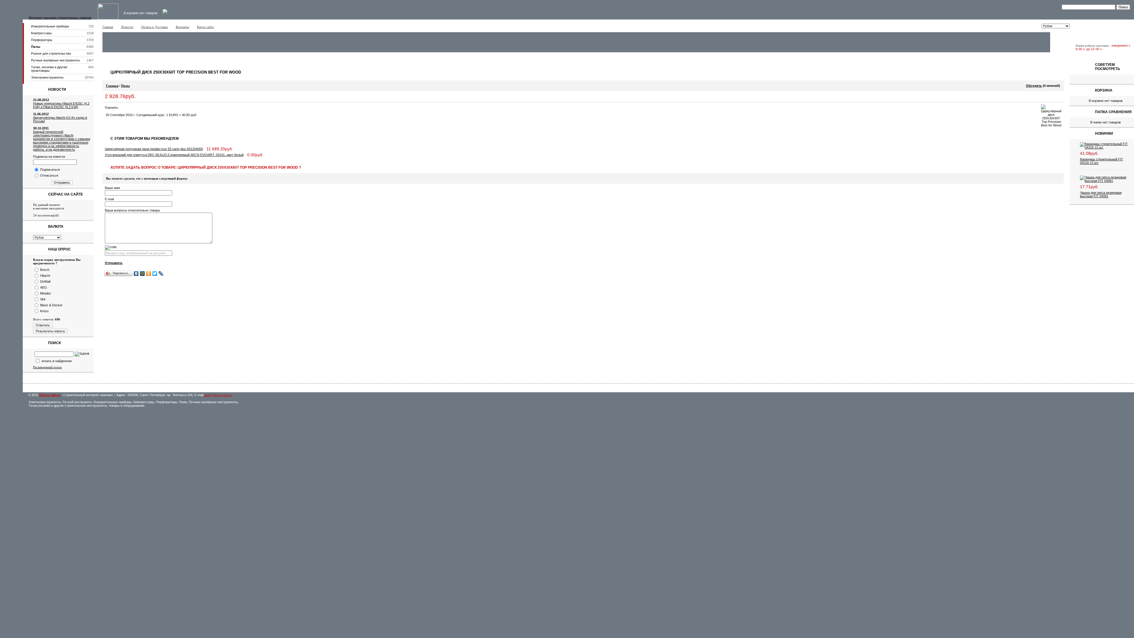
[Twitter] (155, 273)
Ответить (43, 325)
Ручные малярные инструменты (55, 60)
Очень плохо (123, 107)
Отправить (62, 182)
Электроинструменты (47, 77)
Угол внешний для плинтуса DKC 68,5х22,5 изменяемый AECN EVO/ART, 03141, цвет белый (174, 155)
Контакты (182, 27)
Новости (127, 27)
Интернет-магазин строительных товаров (60, 17)
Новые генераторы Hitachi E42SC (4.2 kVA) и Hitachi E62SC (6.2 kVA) (61, 105)
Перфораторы (41, 40)
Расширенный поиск (47, 367)
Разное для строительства (51, 53)
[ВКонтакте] (136, 273)
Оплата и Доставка (154, 27)
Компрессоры (41, 33)
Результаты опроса (50, 331)
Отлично (146, 107)
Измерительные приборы (50, 26)
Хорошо (140, 107)
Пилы (35, 46)
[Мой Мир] (142, 273)
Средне (134, 107)
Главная (107, 27)
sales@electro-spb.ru (218, 395)
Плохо (128, 107)
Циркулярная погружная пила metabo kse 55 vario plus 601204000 (154, 149)
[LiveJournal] (161, 273)
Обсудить (1034, 85)
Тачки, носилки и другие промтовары (49, 68)
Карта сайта (205, 27)
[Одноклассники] (149, 273)
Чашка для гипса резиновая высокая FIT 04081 (1101, 194)
